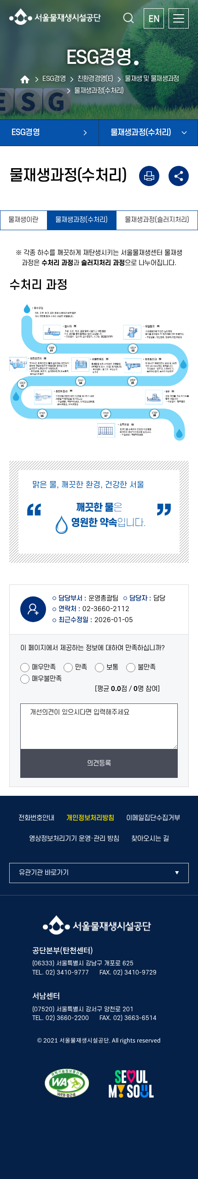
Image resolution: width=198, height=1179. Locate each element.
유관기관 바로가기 (44, 873)
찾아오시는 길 (150, 839)
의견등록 (99, 763)
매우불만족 (47, 679)
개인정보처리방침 (90, 818)
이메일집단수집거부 (153, 818)
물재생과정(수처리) (81, 220)
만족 (81, 667)
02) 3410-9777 (67, 972)
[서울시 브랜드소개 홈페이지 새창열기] (131, 1085)
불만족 (147, 667)
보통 (112, 667)
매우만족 (44, 667)
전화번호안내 (36, 818)
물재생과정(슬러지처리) (157, 220)
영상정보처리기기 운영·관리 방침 (74, 839)
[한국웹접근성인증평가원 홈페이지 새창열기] (67, 1085)
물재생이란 (23, 220)
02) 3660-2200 (67, 1018)
